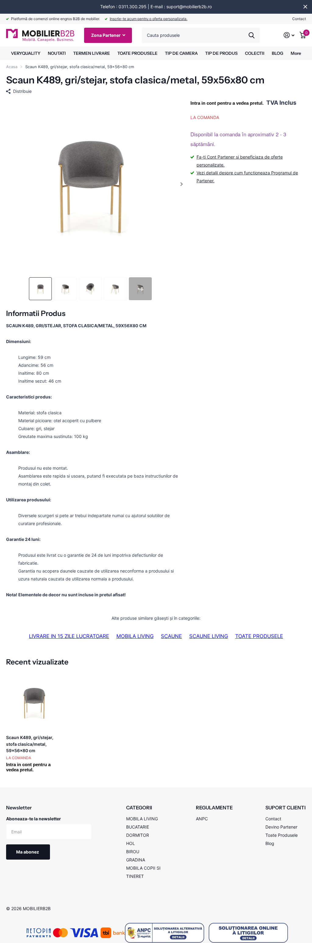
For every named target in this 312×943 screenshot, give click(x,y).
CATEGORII (139, 808)
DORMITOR (137, 835)
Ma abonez (28, 851)
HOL (130, 843)
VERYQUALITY (26, 53)
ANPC (202, 818)
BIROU (132, 851)
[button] (182, 184)
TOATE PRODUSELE (137, 53)
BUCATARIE (137, 826)
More (296, 53)
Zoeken (251, 35)
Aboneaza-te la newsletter (33, 818)
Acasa (11, 66)
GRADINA (135, 859)
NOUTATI (57, 53)
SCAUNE (171, 636)
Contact (299, 18)
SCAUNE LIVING (208, 636)
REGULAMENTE (214, 808)
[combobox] (201, 35)
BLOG (277, 53)
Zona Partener (106, 35)
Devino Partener (281, 826)
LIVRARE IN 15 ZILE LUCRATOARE (69, 636)
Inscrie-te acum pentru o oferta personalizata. (148, 18)
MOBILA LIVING (135, 636)
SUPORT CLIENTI (285, 808)
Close (305, 6)
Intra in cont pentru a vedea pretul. (227, 103)
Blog (269, 843)
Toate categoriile (91, 53)
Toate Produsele (281, 835)
